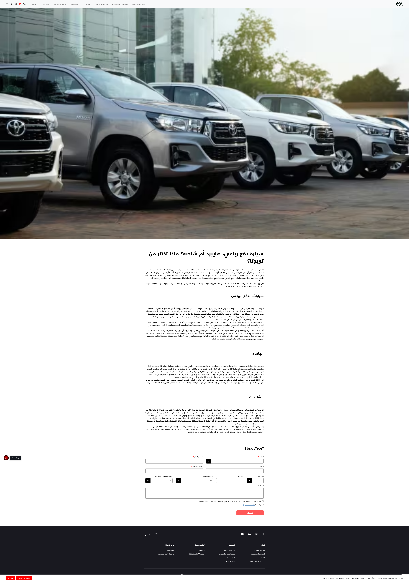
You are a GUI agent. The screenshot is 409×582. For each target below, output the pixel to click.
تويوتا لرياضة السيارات (166, 554)
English (33, 4)
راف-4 (174, 330)
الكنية (262, 466)
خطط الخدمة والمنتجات (227, 554)
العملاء (87, 4)
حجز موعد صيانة (229, 550)
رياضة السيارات (60, 4)
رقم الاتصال (239, 476)
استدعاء (46, 4)
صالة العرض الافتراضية (257, 561)
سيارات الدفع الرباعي (247, 295)
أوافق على (252, 504)
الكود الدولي (259, 476)
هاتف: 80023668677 (196, 554)
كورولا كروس (223, 379)
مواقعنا (201, 550)
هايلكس (187, 272)
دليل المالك (231, 557)
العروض (74, 4)
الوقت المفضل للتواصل (164, 476)
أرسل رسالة (15, 458)
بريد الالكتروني (198, 466)
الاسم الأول (198, 457)
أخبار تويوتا (170, 550)
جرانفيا (155, 415)
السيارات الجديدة (138, 4)
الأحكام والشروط (249, 504)
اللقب (262, 457)
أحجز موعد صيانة (102, 4)
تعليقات (261, 486)
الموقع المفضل (207, 476)
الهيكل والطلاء (230, 561)
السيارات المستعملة (120, 4)
